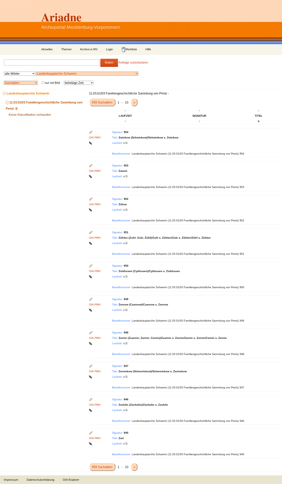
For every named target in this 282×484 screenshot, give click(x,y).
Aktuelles (47, 49)
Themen (66, 49)
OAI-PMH (95, 137)
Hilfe (148, 49)
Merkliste (131, 49)
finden (109, 62)
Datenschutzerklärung (40, 479)
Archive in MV (89, 49)
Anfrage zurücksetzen (133, 62)
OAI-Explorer (71, 479)
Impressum (11, 479)
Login (109, 49)
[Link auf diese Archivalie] (91, 142)
